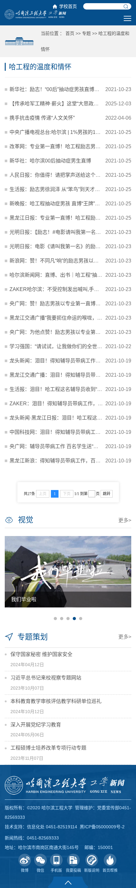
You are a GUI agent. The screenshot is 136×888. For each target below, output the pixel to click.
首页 (69, 33)
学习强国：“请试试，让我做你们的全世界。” (57, 346)
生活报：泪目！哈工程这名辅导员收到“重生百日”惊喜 (69, 389)
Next (123, 578)
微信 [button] (40, 870)
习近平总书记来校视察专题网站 (45, 677)
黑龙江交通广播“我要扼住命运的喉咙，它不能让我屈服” (71, 318)
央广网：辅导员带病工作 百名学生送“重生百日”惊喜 (67, 446)
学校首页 (68, 6)
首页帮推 (110, 870)
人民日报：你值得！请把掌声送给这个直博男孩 (62, 175)
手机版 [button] (56, 870)
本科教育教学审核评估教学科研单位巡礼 (56, 701)
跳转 (106, 494)
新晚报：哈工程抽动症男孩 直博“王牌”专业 (57, 203)
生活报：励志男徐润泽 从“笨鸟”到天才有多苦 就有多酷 (70, 189)
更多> (124, 520)
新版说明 (91, 870)
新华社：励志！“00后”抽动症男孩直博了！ (56, 89)
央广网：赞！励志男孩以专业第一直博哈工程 (60, 303)
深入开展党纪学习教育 (35, 724)
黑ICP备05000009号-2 (102, 826)
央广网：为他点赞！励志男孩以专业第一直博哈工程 (67, 332)
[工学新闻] (35, 14)
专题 (86, 33)
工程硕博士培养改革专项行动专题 (48, 748)
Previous (12, 578)
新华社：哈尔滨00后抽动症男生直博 (50, 160)
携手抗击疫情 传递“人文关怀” (42, 118)
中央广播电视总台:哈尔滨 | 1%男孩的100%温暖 (62, 132)
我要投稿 (73, 870)
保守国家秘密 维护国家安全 (41, 654)
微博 (24, 870)
